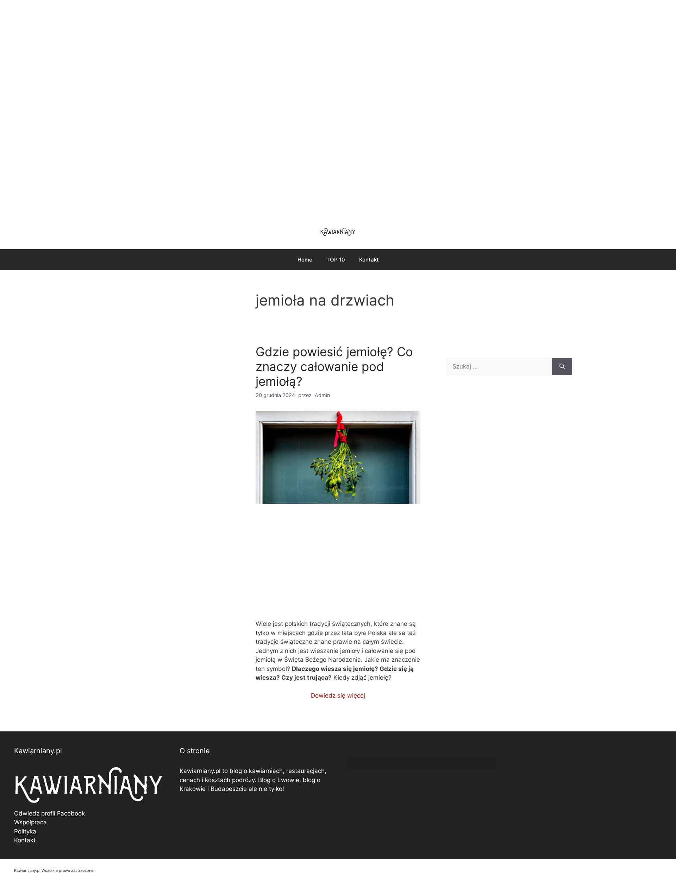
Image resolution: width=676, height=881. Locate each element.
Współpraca (30, 822)
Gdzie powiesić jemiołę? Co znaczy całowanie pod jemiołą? (334, 366)
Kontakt (369, 259)
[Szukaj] (562, 366)
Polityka (25, 831)
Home (305, 259)
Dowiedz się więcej (338, 695)
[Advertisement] (338, 109)
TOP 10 (335, 259)
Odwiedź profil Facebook (49, 813)
